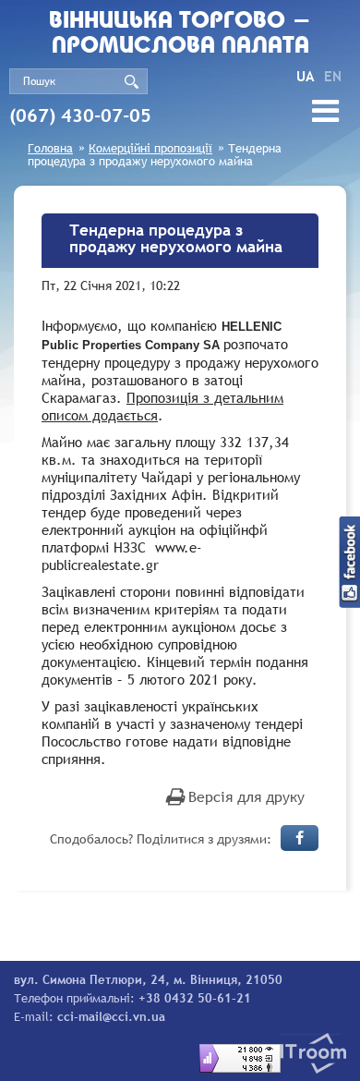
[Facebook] (299, 838)
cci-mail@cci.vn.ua (111, 1016)
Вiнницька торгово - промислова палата (180, 34)
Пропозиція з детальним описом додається (162, 406)
